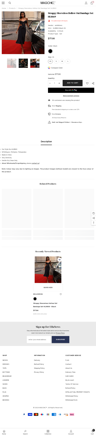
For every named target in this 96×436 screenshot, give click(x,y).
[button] (2, 63)
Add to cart (72, 83)
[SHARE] (92, 83)
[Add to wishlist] (87, 83)
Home (4, 8)
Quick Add (48, 288)
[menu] (3, 3)
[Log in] (86, 3)
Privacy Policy (60, 333)
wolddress (58, 25)
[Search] (9, 3)
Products (12, 8)
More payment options (71, 96)
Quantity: (51, 78)
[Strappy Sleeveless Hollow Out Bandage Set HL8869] (48, 269)
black (35, 299)
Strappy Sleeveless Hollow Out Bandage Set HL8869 (45, 305)
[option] (23, 32)
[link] (16, 234)
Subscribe (60, 340)
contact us (35, 163)
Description (46, 141)
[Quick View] (59, 260)
